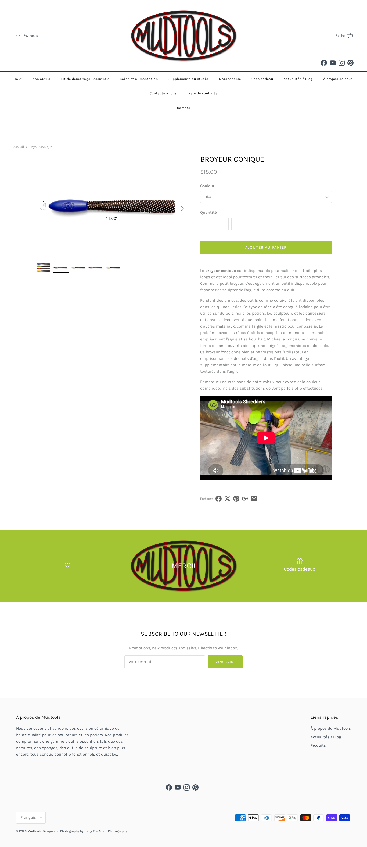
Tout (18, 79)
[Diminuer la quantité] (206, 224)
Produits (318, 745)
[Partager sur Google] (245, 499)
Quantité (208, 212)
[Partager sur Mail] (254, 499)
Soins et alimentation (139, 79)
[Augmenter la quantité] (237, 224)
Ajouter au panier (266, 247)
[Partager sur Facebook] (218, 499)
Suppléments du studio (188, 79)
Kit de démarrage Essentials (85, 79)
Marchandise (230, 79)
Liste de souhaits (202, 93)
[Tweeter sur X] (227, 499)
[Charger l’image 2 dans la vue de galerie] (111, 206)
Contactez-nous (163, 93)
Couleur (207, 185)
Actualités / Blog (298, 79)
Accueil (18, 147)
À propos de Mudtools (331, 728)
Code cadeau (262, 79)
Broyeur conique (40, 147)
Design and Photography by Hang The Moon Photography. (85, 831)
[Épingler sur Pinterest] (236, 499)
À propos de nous (338, 79)
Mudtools (34, 831)
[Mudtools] (183, 35)
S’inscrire (225, 662)
